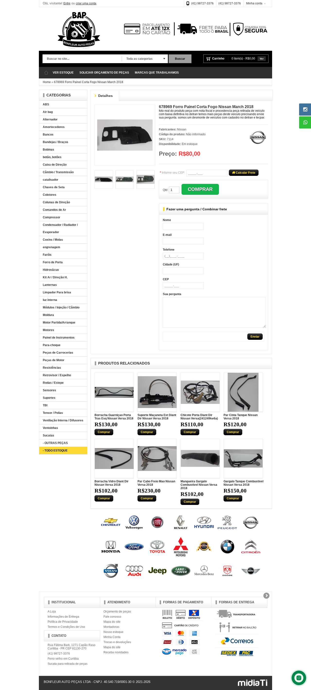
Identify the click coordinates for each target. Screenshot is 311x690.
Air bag (48, 112)
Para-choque (51, 345)
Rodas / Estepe (53, 382)
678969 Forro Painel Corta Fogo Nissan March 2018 (88, 82)
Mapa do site (112, 621)
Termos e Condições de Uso (66, 627)
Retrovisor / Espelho (57, 375)
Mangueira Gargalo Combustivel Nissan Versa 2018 (199, 485)
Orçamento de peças (117, 611)
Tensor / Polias (53, 413)
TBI (45, 405)
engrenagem (51, 247)
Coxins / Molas (53, 239)
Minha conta (254, 3)
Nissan (181, 129)
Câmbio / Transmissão (58, 172)
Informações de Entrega (63, 616)
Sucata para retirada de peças (67, 663)
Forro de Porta (53, 262)
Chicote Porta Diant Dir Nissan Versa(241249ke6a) (199, 416)
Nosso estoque (113, 632)
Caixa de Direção (55, 164)
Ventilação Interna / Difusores (63, 420)
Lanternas (50, 285)
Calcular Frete (245, 172)
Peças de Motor (53, 360)
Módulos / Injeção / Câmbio (61, 307)
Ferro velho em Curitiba (63, 658)
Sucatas (48, 435)
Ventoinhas (50, 428)
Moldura (48, 315)
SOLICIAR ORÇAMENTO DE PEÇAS (104, 72)
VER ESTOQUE (63, 72)
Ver (262, 58)
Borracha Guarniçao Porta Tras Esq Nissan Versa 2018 (114, 416)
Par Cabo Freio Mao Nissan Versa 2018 (156, 483)
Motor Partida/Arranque (59, 322)
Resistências (52, 367)
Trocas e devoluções (117, 642)
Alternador (50, 119)
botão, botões (52, 157)
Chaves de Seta (54, 187)
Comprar (104, 432)
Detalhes (105, 96)
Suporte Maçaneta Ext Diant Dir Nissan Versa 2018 (157, 416)
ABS (46, 104)
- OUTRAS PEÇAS (55, 443)
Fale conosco (112, 616)
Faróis (47, 254)
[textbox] (82, 59)
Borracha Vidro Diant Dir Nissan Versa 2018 (112, 483)
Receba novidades (116, 652)
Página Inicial (46, 72)
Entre (66, 3)
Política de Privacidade (63, 621)
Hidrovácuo (51, 270)
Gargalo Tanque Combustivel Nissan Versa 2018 (243, 483)
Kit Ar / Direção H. (55, 277)
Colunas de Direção (56, 202)
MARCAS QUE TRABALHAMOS (157, 72)
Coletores (49, 194)
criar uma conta (86, 3)
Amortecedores (54, 127)
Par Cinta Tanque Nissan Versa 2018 (241, 416)
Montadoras (111, 627)
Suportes (49, 398)
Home (47, 82)
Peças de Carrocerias (58, 352)
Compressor (51, 217)
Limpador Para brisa (57, 292)
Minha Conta (112, 637)
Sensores (49, 390)
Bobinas (48, 149)
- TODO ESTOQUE (55, 450)
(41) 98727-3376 (202, 3)
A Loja (52, 611)
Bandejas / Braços (55, 142)
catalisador (50, 179)
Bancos (48, 134)
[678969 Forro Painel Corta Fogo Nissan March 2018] (125, 109)
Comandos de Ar (54, 210)
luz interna (50, 300)
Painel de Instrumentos (59, 337)
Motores (48, 330)
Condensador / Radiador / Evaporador (60, 228)
